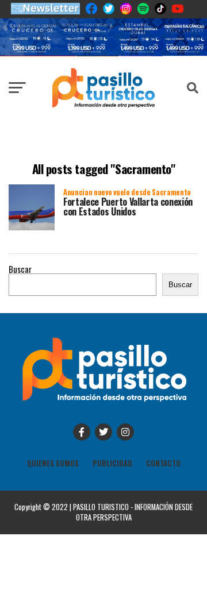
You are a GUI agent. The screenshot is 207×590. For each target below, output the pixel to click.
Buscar (20, 269)
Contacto (163, 463)
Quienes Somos (53, 463)
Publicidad (112, 463)
